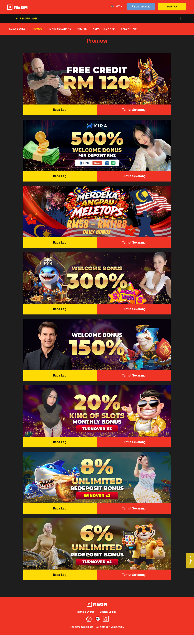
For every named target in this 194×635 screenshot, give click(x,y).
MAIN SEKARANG (60, 28)
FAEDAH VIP (129, 28)
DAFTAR (172, 6)
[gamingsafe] (88, 618)
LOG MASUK (141, 6)
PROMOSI (37, 28)
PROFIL (82, 28)
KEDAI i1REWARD (104, 28)
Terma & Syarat (85, 611)
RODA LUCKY (17, 28)
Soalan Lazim (108, 611)
